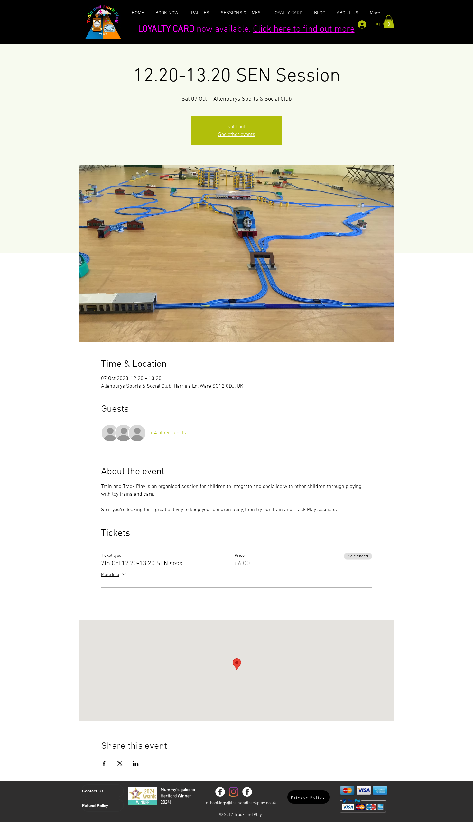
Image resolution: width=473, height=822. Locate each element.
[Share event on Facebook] (104, 763)
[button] (388, 21)
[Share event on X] (120, 763)
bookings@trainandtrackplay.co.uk (243, 803)
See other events (236, 134)
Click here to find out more (304, 29)
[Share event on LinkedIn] (136, 763)
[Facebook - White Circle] (220, 792)
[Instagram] (233, 792)
